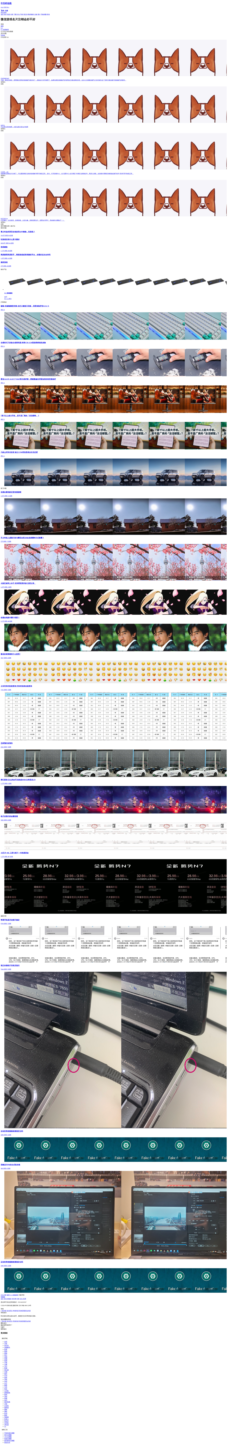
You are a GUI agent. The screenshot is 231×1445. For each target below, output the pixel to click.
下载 (15, 14)
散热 (5, 1394)
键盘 (2, 26)
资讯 (5, 1299)
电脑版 (3, 1297)
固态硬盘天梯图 (9, 1440)
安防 (5, 1396)
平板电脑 (44, 14)
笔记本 (25, 14)
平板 (5, 1362)
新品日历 (7, 1442)
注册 (6, 10)
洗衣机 (6, 1423)
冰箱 (5, 1404)
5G (5, 1426)
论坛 (18, 14)
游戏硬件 (7, 1347)
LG (2, 28)
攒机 (5, 1411)
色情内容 (16, 1310)
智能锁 (6, 1417)
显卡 (39, 14)
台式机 (6, 1391)
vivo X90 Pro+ (5, 7)
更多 (48, 14)
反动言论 (10, 1310)
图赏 (5, 1415)
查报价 (9, 1299)
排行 (5, 14)
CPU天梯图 (8, 1437)
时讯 (5, 1413)
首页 (2, 14)
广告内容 (3, 1310)
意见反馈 (3, 12)
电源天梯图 (8, 1438)
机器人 (6, 1419)
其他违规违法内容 (25, 1310)
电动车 (6, 1421)
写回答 (3, 35)
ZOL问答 (3, 1295)
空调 (5, 1372)
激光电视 (7, 1402)
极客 (5, 1385)
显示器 (6, 1370)
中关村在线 (6, 3)
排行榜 (14, 1299)
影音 (5, 1349)
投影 (5, 1377)
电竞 (5, 1389)
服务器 (6, 1407)
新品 (8, 14)
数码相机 (31, 14)
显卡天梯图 (8, 1435)
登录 (2, 10)
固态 (5, 1373)
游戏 (5, 1357)
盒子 (5, 1383)
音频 (5, 1359)
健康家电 (7, 1392)
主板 (35, 14)
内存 (5, 1381)
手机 (21, 14)
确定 (2, 1327)
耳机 (5, 1379)
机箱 (5, 1368)
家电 (5, 1351)
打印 (5, 1375)
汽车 (5, 1387)
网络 (5, 1409)
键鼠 (5, 1353)
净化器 (6, 1424)
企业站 (6, 1405)
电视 (5, 1360)
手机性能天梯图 (9, 1433)
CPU (5, 1366)
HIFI (5, 1400)
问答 (11, 14)
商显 (5, 1398)
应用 (24, 1299)
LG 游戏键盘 (5, 29)
